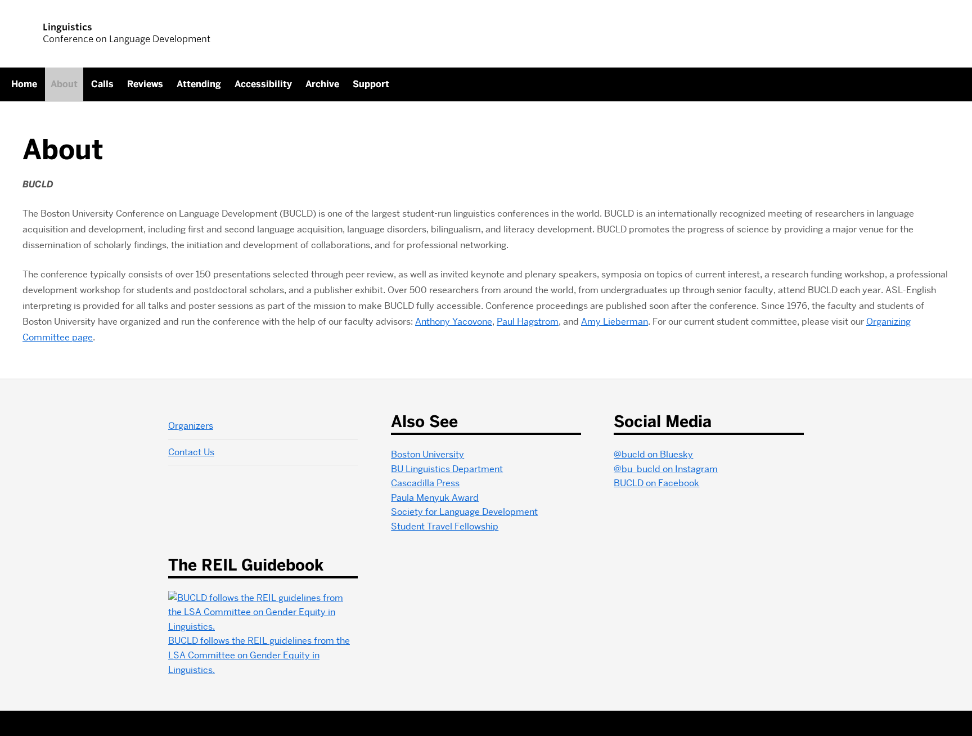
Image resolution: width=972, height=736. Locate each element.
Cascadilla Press (425, 483)
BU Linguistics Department (447, 469)
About (64, 84)
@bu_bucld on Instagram (666, 469)
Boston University (427, 454)
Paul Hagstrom (528, 321)
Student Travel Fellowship (444, 526)
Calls (102, 84)
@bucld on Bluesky (653, 454)
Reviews (145, 84)
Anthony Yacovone (453, 321)
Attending (199, 84)
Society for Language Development (464, 512)
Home (24, 84)
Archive (322, 84)
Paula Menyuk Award (435, 498)
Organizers (190, 426)
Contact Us (191, 452)
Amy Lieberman (614, 321)
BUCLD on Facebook (656, 483)
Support (371, 84)
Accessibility (263, 84)
